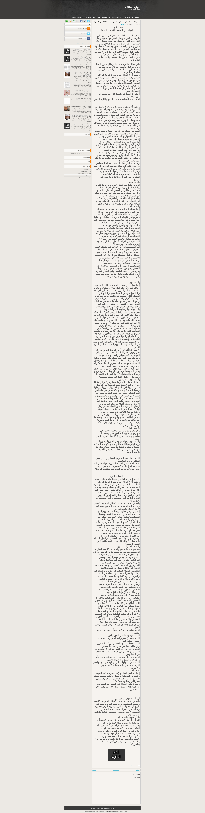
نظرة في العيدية (87, 82)
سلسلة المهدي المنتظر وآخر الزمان (83, 177)
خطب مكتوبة (132, 765)
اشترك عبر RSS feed (82, 28)
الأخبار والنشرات (87, 169)
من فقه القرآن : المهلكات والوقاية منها (82, 64)
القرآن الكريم (87, 17)
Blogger (73, 153)
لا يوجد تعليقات (123, 24)
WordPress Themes (94, 811)
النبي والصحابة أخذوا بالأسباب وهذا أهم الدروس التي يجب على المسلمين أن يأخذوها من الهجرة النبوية (82, 74)
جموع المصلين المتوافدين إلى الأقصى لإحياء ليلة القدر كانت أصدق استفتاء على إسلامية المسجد (81, 116)
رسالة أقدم (94, 770)
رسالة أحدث (138, 770)
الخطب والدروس (128, 17)
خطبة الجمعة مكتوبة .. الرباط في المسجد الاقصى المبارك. (116, 22)
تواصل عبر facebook (82, 38)
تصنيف (83, 43)
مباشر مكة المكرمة (77, 17)
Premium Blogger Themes (114, 811)
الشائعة (88, 43)
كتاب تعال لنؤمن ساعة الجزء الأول (83, 98)
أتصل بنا (68, 17)
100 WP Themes (123, 811)
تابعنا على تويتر (84, 33)
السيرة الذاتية (96, 17)
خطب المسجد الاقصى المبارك (84, 173)
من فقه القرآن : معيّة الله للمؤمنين (83, 49)
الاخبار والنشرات (116, 17)
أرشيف (78, 43)
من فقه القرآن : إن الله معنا (84, 57)
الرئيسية (137, 17)
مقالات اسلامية (106, 17)
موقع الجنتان (132, 6)
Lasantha (107, 811)
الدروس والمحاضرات (86, 171)
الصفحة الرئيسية (116, 770)
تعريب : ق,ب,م (81, 811)
